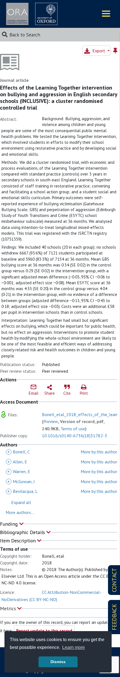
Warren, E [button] (18, 471)
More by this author (99, 451)
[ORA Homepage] (17, 14)
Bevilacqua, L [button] (22, 491)
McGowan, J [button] (21, 481)
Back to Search (24, 34)
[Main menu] (106, 14)
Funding (9, 524)
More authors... (20, 512)
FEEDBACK (114, 617)
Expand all (21, 502)
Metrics (8, 608)
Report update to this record (44, 630)
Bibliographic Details (23, 532)
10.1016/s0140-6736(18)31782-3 (74, 435)
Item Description (18, 540)
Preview (50, 421)
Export (98, 50)
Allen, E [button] (17, 461)
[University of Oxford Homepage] (46, 14)
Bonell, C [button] (18, 451)
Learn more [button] (73, 647)
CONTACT (114, 580)
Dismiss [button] (58, 661)
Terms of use (73, 428)
